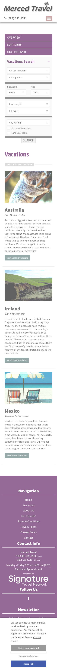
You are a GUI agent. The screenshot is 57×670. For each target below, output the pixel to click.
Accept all (28, 663)
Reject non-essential (28, 648)
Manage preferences (28, 656)
